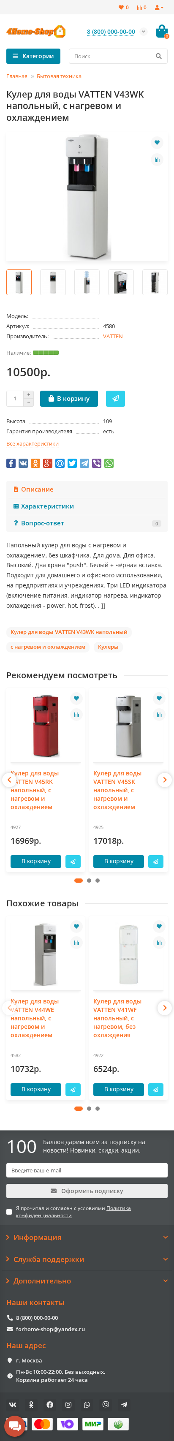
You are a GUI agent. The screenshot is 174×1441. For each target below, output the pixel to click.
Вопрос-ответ (89, 523)
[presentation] (9, 780)
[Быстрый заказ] (115, 399)
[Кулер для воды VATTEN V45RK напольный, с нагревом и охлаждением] (46, 726)
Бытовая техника (59, 76)
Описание (37, 489)
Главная (16, 76)
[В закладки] (157, 142)
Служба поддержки (49, 1259)
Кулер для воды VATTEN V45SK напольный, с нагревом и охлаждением (117, 790)
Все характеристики (32, 443)
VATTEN (113, 336)
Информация (38, 1237)
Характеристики (47, 506)
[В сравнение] (157, 159)
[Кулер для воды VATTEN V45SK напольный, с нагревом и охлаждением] (128, 726)
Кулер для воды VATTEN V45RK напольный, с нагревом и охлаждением (35, 790)
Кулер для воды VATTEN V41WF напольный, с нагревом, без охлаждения (117, 1018)
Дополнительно (42, 1281)
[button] (78, 880)
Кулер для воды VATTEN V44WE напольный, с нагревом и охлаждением (35, 1018)
